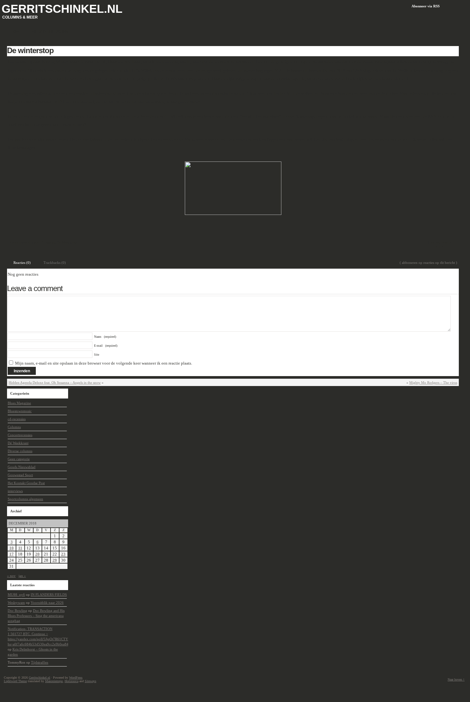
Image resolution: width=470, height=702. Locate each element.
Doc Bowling (17, 610)
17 (11, 554)
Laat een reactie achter (439, 244)
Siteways (90, 681)
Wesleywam (16, 602)
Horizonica (71, 681)
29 (54, 560)
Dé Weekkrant (67, 242)
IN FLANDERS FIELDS (49, 594)
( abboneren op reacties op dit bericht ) (428, 262)
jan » (22, 576)
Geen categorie (19, 459)
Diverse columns (20, 451)
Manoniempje (54, 681)
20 (37, 554)
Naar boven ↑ (456, 679)
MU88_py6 (16, 594)
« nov (11, 576)
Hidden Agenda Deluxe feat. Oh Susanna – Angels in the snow (55, 382)
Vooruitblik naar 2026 (47, 602)
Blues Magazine (19, 403)
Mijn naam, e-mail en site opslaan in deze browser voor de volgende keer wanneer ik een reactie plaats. (103, 363)
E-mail (105, 345)
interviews (15, 491)
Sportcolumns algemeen (25, 499)
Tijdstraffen (39, 662)
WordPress (75, 677)
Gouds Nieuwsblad (21, 467)
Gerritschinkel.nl (62, 8)
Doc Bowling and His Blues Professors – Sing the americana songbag (36, 616)
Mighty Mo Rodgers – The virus (433, 382)
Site (96, 354)
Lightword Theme (15, 681)
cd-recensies (17, 419)
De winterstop (30, 50)
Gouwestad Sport (20, 475)
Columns (48, 242)
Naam (105, 336)
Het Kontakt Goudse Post (26, 483)
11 (20, 548)
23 (63, 554)
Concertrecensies (20, 435)
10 (11, 548)
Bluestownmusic (20, 411)
